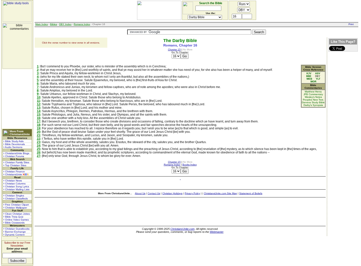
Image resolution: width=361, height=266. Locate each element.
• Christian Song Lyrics (16, 186)
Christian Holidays (172, 193)
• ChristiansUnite (16, 174)
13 (38, 107)
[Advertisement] (17, 98)
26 (38, 152)
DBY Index (65, 24)
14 (38, 111)
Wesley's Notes (313, 97)
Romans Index (82, 24)
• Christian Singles (13, 195)
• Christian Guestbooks (16, 228)
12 (38, 104)
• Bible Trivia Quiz (13, 216)
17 (38, 121)
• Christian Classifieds (15, 198)
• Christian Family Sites (16, 162)
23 (38, 142)
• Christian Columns (14, 183)
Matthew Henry (313, 91)
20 (38, 131)
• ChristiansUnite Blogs (16, 153)
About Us (140, 193)
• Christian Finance (14, 171)
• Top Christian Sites (14, 165)
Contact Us (154, 193)
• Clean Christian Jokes (16, 213)
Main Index (41, 24)
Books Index (189, 164)
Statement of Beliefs (250, 193)
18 (38, 125)
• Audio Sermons (12, 147)
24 (38, 145)
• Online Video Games (16, 219)
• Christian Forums (13, 156)
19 (38, 128)
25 (38, 149)
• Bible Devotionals (14, 144)
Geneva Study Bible (313, 102)
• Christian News (12, 180)
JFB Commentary (313, 94)
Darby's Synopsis (313, 105)
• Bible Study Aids (13, 141)
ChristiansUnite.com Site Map (220, 193)
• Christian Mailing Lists (16, 189)
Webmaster (216, 231)
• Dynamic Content (14, 234)
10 (38, 97)
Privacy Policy (192, 193)
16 (38, 118)
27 (38, 156)
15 (38, 114)
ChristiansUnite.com (182, 228)
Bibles (53, 24)
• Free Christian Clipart (16, 204)
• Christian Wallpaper (15, 207)
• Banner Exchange (14, 231)
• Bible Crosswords (14, 222)
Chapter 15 (174, 49)
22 (38, 138)
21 (38, 135)
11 (38, 101)
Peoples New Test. (313, 99)
